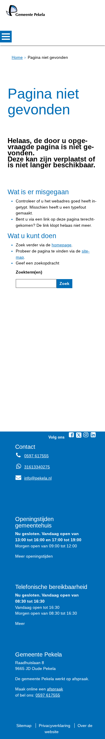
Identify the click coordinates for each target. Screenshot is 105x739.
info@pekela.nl (33, 478)
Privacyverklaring (54, 725)
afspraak (55, 689)
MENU (6, 36)
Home (17, 57)
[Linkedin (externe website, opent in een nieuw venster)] (93, 435)
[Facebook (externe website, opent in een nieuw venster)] (71, 435)
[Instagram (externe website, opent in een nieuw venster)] (86, 435)
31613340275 (37, 467)
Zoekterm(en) (29, 272)
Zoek (64, 283)
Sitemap (24, 725)
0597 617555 (36, 455)
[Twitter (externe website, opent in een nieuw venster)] (79, 435)
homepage (61, 245)
